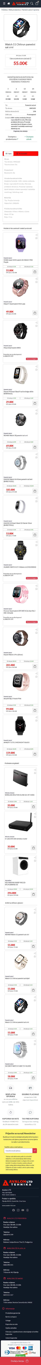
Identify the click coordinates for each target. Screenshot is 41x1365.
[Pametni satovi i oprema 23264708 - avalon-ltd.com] (20, 27)
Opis (10, 153)
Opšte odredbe (11, 1328)
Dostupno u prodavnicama (11, 138)
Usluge (8, 1320)
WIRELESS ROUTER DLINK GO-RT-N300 (19, 795)
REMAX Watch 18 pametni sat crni (16, 435)
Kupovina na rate (11, 1324)
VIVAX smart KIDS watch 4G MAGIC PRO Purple (18, 261)
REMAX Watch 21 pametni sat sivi (17, 934)
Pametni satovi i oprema (30, 10)
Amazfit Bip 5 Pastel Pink (12, 698)
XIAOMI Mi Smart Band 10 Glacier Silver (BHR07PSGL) (18, 524)
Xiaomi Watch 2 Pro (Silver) (13, 655)
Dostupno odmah (29, 138)
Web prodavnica (15, 10)
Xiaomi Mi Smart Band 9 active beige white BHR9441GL (18, 393)
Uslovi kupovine (11, 1338)
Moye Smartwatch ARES (12, 348)
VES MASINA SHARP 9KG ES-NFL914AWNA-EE (15, 884)
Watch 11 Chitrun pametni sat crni (17, 1022)
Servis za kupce (11, 1317)
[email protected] (7, 1203)
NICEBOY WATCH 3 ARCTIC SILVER (18, 1066)
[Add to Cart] (34, 272)
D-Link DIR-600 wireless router (16, 839)
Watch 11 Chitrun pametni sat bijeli (17, 978)
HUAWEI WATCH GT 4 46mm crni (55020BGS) (20, 567)
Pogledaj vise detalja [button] (20, 131)
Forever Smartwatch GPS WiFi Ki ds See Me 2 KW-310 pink (19, 612)
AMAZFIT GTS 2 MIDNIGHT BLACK (16, 742)
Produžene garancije (12, 1313)
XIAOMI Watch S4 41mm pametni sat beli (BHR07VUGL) (18, 480)
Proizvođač (23, 153)
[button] (20, 1361)
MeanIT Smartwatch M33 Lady (14, 304)
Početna (4, 10)
